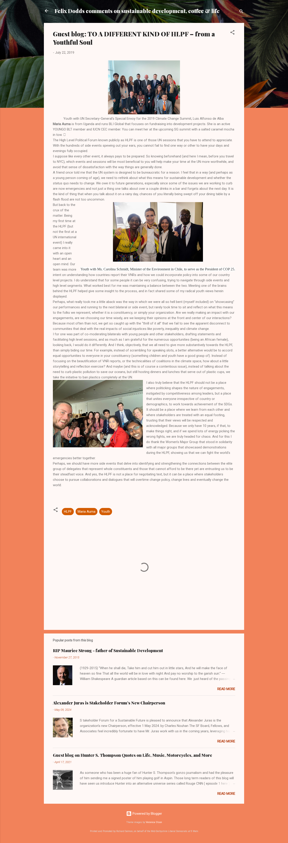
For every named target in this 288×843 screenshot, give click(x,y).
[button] (232, 33)
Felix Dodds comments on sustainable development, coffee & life (137, 10)
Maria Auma (86, 512)
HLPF (68, 512)
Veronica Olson (154, 822)
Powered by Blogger (147, 814)
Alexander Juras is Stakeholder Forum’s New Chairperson (109, 703)
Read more (226, 689)
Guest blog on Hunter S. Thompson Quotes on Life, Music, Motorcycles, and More (132, 755)
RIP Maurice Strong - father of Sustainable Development (108, 650)
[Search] (241, 12)
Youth (105, 512)
